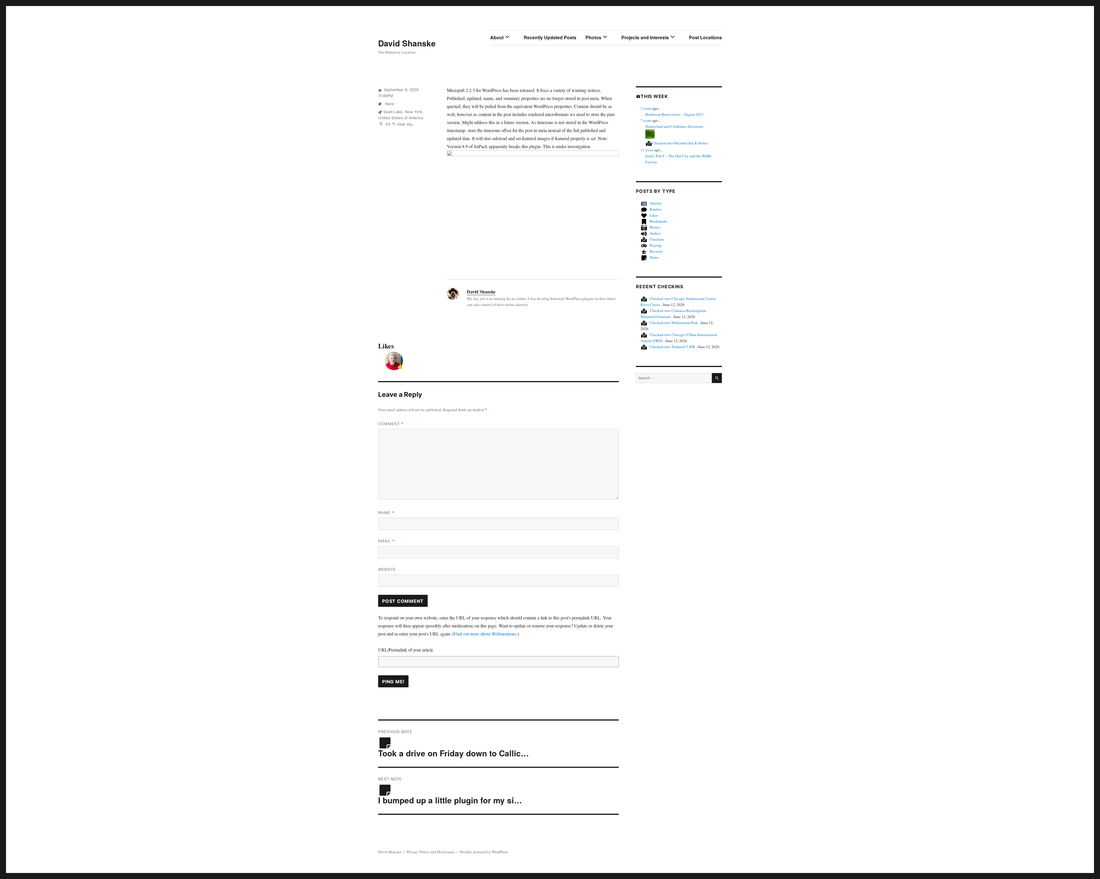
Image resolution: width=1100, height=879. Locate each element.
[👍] (394, 360)
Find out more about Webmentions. (485, 634)
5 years (646, 108)
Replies (655, 209)
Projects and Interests (645, 37)
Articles (656, 203)
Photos (593, 37)
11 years (647, 149)
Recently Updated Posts (550, 37)
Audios (655, 233)
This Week (654, 96)
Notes (654, 257)
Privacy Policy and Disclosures (431, 851)
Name (386, 512)
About (497, 37)
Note (389, 103)
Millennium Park (674, 322)
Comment (391, 423)
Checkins (657, 239)
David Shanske (407, 43)
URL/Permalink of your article (405, 650)
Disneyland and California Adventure (674, 126)
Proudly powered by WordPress (484, 851)
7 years (646, 120)
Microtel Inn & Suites (680, 143)
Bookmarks (658, 221)
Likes (654, 215)
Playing (656, 245)
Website (387, 569)
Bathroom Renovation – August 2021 (674, 114)
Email (386, 541)
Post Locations (705, 37)
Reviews (656, 251)
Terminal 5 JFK (672, 346)
